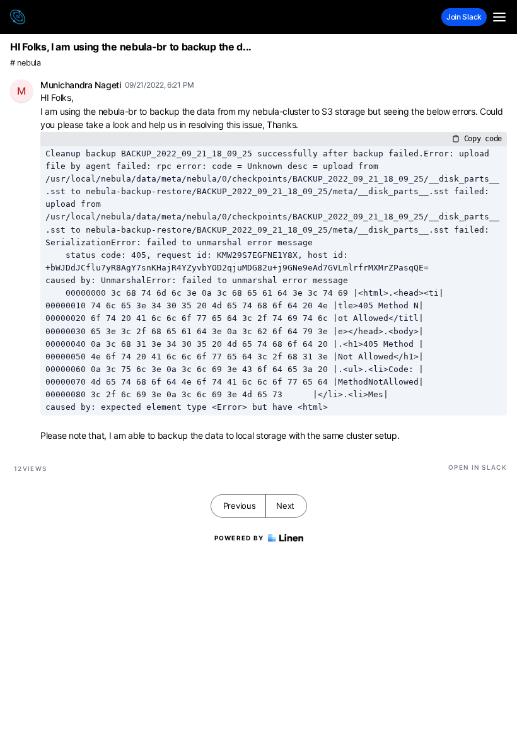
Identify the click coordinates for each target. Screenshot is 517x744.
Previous (239, 506)
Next (285, 506)
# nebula (25, 62)
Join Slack (464, 16)
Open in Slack (477, 467)
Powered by (239, 538)
